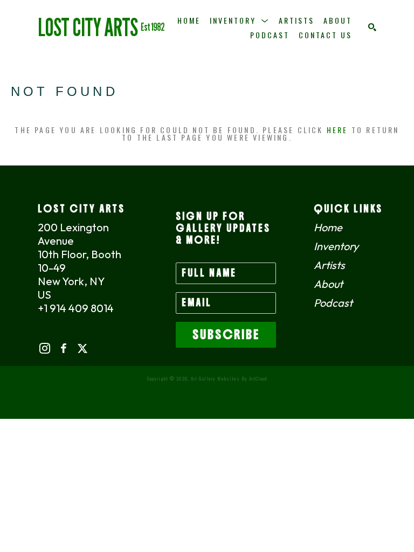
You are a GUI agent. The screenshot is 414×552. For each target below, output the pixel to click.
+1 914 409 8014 (76, 308)
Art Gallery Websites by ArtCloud (229, 378)
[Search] (372, 27)
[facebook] (63, 348)
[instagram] (44, 348)
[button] (240, 20)
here (337, 129)
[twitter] (82, 348)
